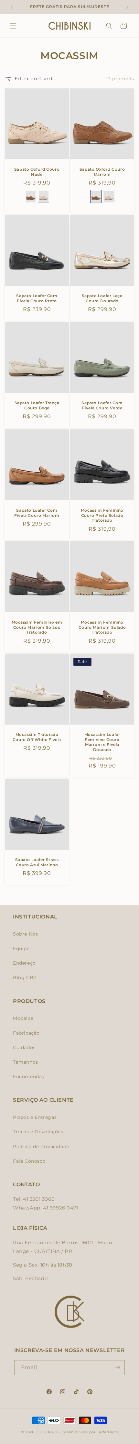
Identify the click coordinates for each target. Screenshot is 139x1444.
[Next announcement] (127, 7)
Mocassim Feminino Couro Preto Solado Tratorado (102, 515)
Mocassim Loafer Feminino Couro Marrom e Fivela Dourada (102, 742)
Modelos (23, 1018)
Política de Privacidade (41, 1146)
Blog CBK (25, 977)
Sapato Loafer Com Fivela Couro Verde (102, 405)
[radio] (30, 196)
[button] (13, 26)
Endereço (24, 963)
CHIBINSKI (47, 1432)
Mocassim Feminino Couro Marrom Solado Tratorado (102, 627)
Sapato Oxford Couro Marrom (102, 172)
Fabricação (26, 1033)
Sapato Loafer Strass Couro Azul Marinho (37, 862)
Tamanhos (25, 1062)
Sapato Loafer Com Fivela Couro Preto (36, 298)
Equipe (21, 948)
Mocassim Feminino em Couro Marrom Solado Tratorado (37, 627)
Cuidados (24, 1047)
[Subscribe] (117, 1367)
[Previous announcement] (12, 7)
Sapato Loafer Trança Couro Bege (37, 405)
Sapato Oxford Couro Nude (36, 172)
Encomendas (28, 1076)
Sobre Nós (25, 934)
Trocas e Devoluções (38, 1132)
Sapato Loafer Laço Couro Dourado (102, 298)
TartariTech (107, 1432)
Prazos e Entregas (35, 1117)
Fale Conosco (29, 1161)
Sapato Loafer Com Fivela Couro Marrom (36, 513)
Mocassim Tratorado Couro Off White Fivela (37, 737)
